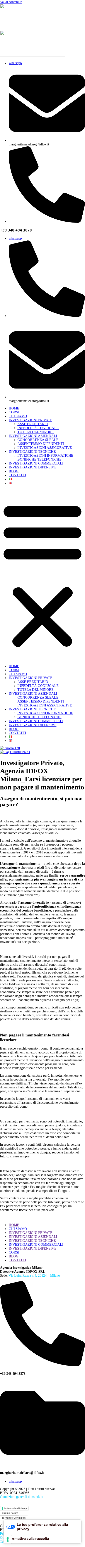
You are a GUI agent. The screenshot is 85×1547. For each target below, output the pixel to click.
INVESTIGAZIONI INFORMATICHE (45, 455)
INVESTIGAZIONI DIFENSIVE (32, 467)
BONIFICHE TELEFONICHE (39, 459)
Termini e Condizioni (14, 1517)
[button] (42, 575)
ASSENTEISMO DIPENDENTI (40, 443)
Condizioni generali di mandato (21, 1497)
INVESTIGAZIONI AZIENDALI (33, 436)
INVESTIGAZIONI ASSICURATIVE (44, 447)
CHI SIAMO (18, 416)
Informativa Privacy (15, 1508)
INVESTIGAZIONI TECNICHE (32, 451)
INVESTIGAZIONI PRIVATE (30, 420)
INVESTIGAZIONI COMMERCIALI (36, 463)
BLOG (14, 471)
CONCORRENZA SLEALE (37, 440)
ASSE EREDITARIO (32, 424)
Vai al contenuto (11, 2)
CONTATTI (17, 475)
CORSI (14, 412)
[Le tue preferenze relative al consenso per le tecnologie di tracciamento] (7, 1539)
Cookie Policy (10, 1512)
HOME (14, 408)
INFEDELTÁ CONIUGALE (38, 428)
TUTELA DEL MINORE (35, 432)
